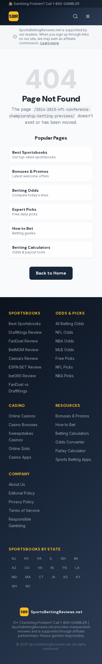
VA (40, 568)
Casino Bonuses (23, 424)
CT (41, 577)
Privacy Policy (21, 501)
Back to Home (51, 273)
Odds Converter (70, 442)
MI (76, 558)
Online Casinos (22, 416)
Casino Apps (20, 457)
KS (65, 577)
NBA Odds (64, 341)
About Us (17, 484)
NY (26, 558)
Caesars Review (23, 358)
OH (63, 558)
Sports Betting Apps (73, 459)
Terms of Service (24, 510)
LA (77, 568)
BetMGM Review (23, 349)
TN (64, 568)
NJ (14, 558)
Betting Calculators (72, 433)
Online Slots (19, 448)
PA (39, 558)
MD (14, 577)
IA (53, 577)
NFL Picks (64, 367)
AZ (14, 568)
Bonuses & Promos (72, 416)
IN (52, 568)
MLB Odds (64, 349)
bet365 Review (22, 375)
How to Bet (65, 424)
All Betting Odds (69, 323)
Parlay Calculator (70, 450)
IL (51, 558)
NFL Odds (64, 332)
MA (28, 577)
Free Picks (65, 358)
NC (28, 586)
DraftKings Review (25, 332)
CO (27, 568)
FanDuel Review (23, 341)
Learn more (49, 43)
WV (14, 586)
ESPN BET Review (25, 367)
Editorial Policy (22, 493)
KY (78, 577)
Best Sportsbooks (25, 323)
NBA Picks (64, 375)
